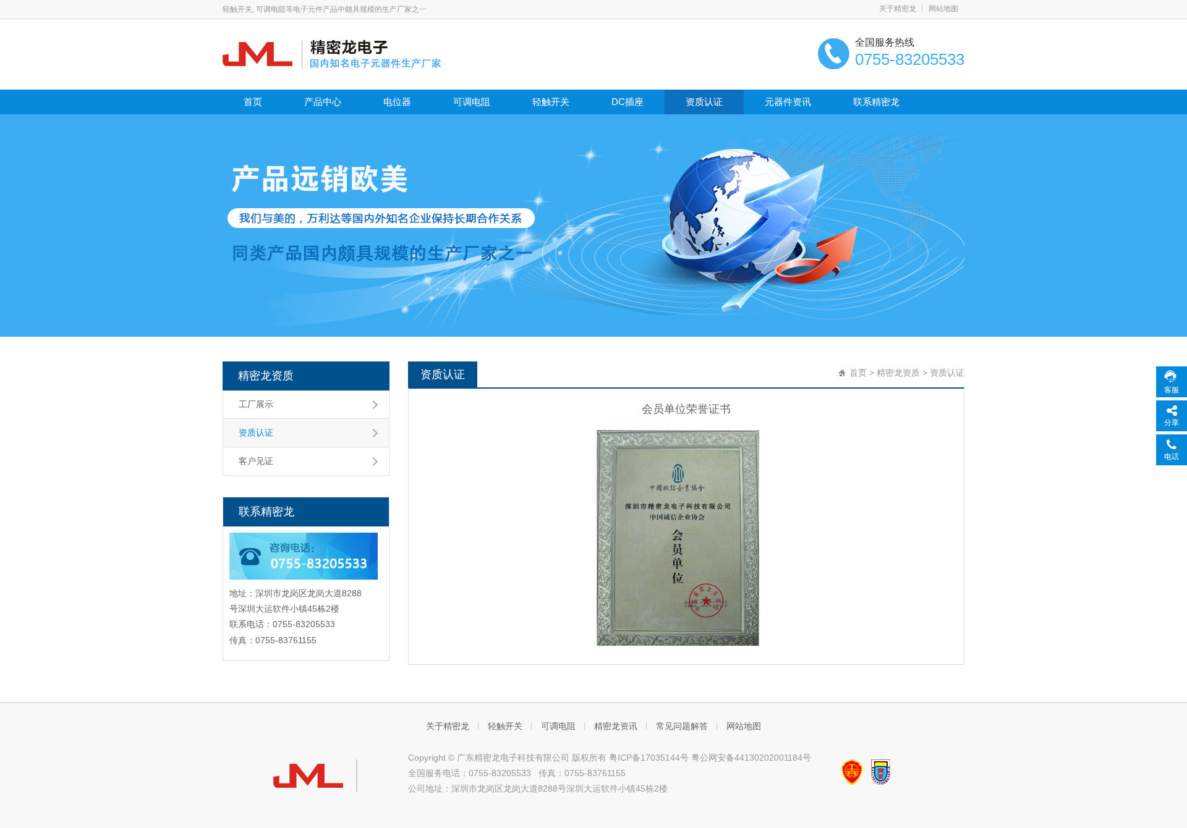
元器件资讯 (788, 101)
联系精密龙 (876, 101)
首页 (253, 101)
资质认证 (704, 101)
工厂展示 (256, 404)
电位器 (397, 101)
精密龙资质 (266, 376)
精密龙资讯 (615, 726)
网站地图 (943, 8)
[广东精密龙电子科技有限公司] (332, 53)
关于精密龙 (897, 8)
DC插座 (627, 101)
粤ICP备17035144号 (649, 758)
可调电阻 (471, 101)
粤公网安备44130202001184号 (751, 758)
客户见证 (256, 461)
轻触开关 (550, 101)
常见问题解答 (682, 726)
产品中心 (322, 101)
